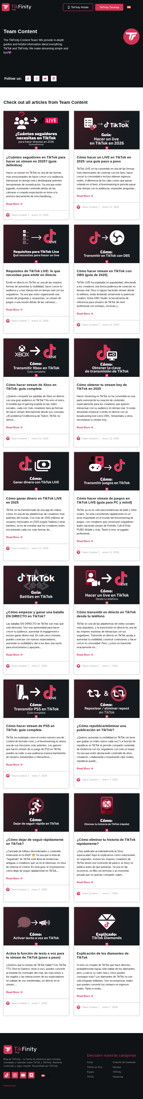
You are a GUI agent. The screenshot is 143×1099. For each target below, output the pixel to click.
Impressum (9, 1085)
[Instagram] (36, 78)
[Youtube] (45, 78)
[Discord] (54, 78)
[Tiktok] (28, 78)
